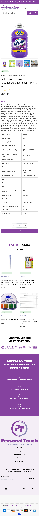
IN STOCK (5, 71)
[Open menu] (36, 8)
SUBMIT (32, 478)
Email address (5, 476)
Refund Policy (19, 458)
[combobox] (19, 13)
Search (34, 13)
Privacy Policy (19, 465)
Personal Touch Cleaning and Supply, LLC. (18, 505)
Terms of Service (19, 461)
